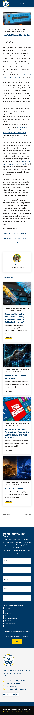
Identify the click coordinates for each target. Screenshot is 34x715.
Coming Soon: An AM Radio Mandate (14, 238)
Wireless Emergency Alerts (11, 243)
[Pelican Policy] (6, 3)
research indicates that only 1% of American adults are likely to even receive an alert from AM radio (17, 129)
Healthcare (8, 610)
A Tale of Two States (14, 488)
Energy (7, 626)
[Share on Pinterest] (9, 42)
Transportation (9, 615)
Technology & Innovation (11, 618)
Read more (8, 338)
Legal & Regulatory (10, 623)
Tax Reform (8, 613)
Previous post (7, 514)
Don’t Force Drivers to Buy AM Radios (14, 233)
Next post (28, 514)
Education (7, 608)
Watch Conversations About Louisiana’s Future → (17, 712)
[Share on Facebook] (3, 42)
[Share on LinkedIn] (13, 42)
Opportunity (8, 621)
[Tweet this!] (6, 42)
